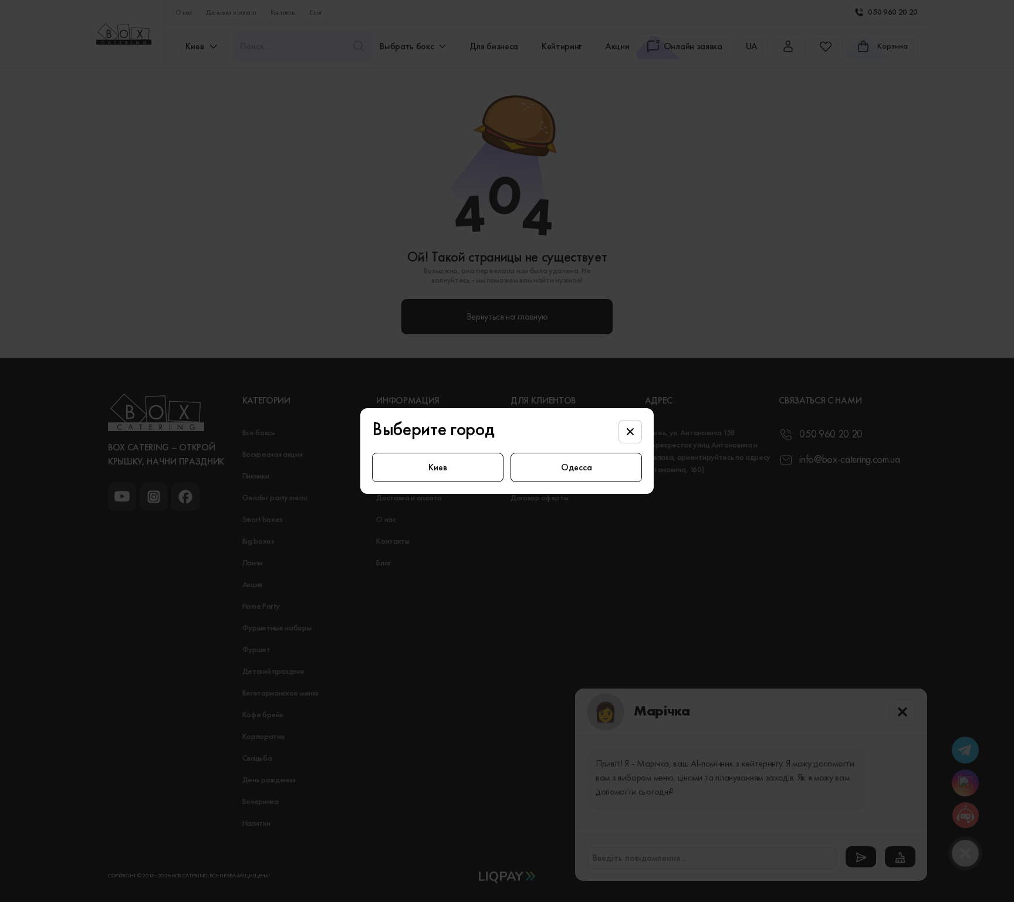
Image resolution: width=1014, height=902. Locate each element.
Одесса (576, 467)
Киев (437, 467)
